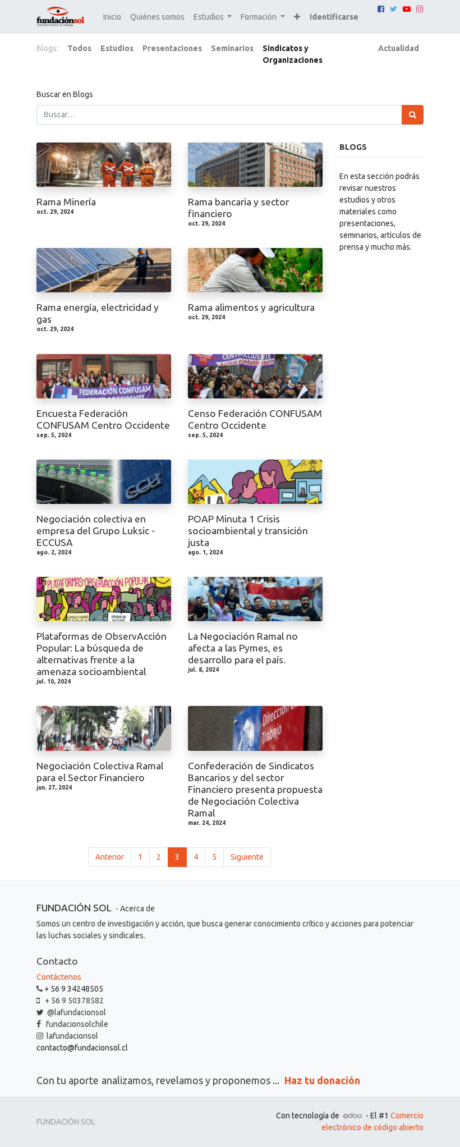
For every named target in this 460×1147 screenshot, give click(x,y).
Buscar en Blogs (64, 94)
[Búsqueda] (413, 115)
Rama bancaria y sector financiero (238, 207)
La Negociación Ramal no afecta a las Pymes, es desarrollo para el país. (243, 648)
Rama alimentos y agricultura (251, 307)
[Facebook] (381, 8)
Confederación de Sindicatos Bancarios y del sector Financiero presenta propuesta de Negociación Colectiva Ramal (255, 789)
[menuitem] (112, 17)
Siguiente (247, 856)
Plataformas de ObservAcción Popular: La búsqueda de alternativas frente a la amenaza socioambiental (101, 654)
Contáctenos (58, 976)
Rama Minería (66, 201)
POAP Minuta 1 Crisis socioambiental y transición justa (248, 530)
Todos (79, 48)
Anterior (109, 856)
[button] (297, 17)
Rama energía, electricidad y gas (97, 313)
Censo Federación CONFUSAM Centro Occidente (255, 419)
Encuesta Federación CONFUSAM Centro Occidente (103, 419)
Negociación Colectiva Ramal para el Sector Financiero (99, 771)
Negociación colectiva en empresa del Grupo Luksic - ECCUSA (95, 530)
